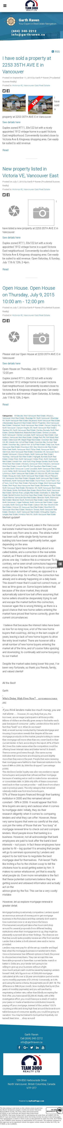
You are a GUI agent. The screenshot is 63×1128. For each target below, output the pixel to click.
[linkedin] (38, 1048)
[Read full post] (14, 102)
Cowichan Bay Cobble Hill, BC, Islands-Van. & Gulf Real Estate (30, 441)
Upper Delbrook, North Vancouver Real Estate (34, 502)
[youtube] (43, 1048)
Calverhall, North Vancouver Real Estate (28, 425)
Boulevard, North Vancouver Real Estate (44, 420)
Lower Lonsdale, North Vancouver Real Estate (42, 469)
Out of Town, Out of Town (46, 481)
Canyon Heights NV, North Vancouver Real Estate (36, 428)
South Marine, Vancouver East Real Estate (19, 497)
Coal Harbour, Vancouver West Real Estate (30, 436)
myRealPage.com (36, 1101)
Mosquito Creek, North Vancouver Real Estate (26, 476)
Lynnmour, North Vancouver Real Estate (18, 473)
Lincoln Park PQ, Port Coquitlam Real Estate (34, 466)
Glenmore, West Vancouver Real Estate (17, 452)
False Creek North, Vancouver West (16, 449)
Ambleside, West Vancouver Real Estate (30, 416)
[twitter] (32, 1048)
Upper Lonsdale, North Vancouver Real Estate (30, 503)
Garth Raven (29, 20)
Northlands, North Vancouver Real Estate (18, 481)
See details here (11, 122)
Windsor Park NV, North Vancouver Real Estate (37, 514)
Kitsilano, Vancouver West (32, 464)
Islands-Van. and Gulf (21, 461)
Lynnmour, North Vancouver (48, 471)
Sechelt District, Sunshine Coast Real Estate (26, 495)
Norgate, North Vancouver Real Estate (43, 478)
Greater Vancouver (9, 454)
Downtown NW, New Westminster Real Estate (39, 447)
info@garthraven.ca (28, 35)
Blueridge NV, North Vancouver (38, 418)
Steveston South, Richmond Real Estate (27, 500)
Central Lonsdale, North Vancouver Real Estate (35, 435)
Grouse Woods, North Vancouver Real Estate (35, 454)
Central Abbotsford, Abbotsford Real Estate (25, 432)
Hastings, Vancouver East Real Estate (17, 456)
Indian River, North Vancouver (20, 459)
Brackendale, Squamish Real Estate (17, 423)
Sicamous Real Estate (52, 495)
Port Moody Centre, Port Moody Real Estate (19, 490)
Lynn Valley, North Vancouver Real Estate (19, 471)
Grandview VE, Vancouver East (46, 452)
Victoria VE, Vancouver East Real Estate (31, 85)
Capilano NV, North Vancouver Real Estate (19, 430)
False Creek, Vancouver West (42, 449)
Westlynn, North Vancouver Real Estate (24, 512)
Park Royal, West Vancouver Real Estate (24, 485)
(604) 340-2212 (24, 31)
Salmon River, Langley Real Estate (25, 493)
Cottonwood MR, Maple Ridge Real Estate (25, 440)
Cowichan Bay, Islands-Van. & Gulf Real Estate (27, 444)
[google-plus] (26, 1048)
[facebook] (20, 1048)
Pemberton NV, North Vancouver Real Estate (43, 488)
